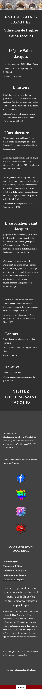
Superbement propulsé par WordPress (21, 670)
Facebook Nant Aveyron (14, 570)
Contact (15, 463)
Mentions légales (10, 562)
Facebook (19, 437)
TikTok (29, 437)
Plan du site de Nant (12, 566)
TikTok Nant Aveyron (13, 579)
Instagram (9, 437)
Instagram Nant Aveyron (14, 575)
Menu (22, 688)
